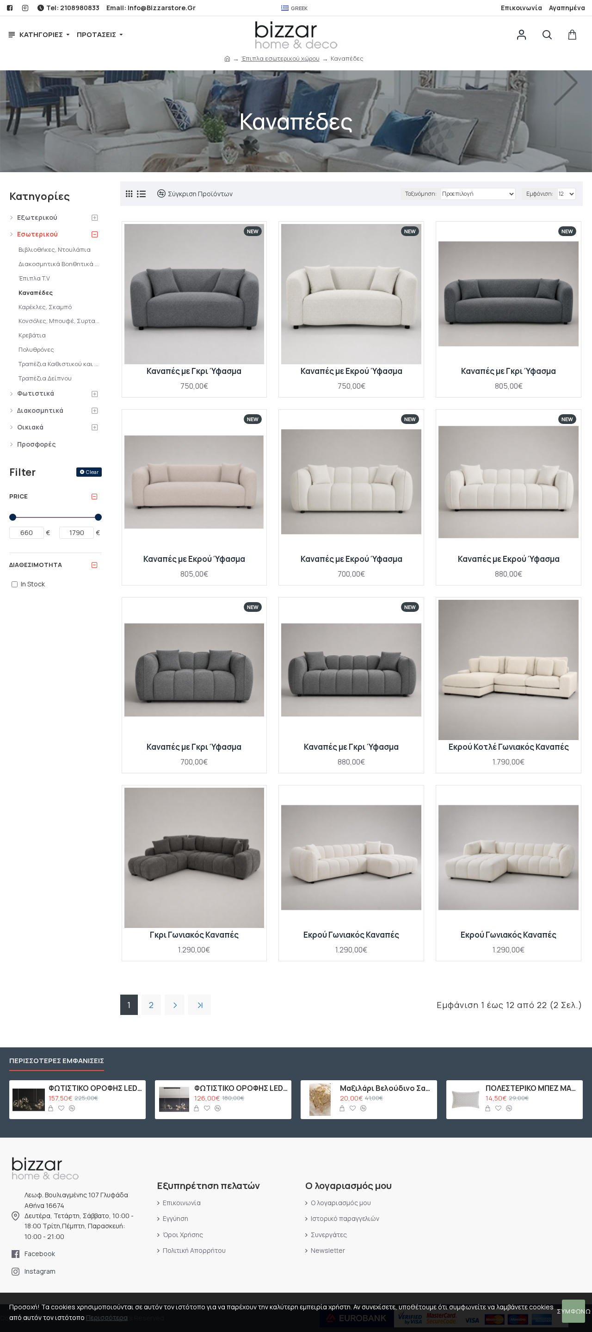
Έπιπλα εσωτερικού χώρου (280, 58)
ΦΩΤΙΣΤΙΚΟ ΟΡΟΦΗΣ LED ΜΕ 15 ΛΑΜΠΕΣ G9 (95, 1088)
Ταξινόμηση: (421, 194)
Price (18, 496)
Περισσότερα (107, 1317)
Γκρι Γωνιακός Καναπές (194, 935)
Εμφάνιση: (539, 194)
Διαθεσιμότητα (35, 564)
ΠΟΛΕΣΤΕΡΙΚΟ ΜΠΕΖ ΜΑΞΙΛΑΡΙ (533, 1088)
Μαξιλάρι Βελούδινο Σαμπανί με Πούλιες (387, 1088)
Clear (92, 471)
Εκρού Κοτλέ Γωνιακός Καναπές (509, 747)
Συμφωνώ (573, 1311)
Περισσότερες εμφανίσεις (56, 1061)
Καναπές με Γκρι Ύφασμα (194, 371)
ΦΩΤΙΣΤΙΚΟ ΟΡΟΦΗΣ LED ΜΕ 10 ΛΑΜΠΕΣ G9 (241, 1088)
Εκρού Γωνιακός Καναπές (351, 935)
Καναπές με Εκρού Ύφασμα (351, 371)
